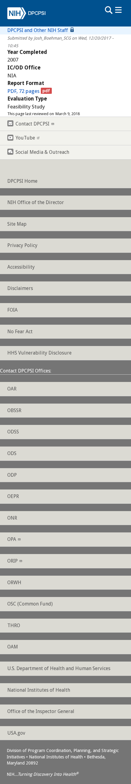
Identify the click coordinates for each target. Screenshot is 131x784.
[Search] (108, 10)
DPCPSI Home (22, 181)
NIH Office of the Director (35, 202)
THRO (13, 625)
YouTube (25, 138)
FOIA (12, 310)
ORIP (12, 561)
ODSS (13, 432)
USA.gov (16, 733)
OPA (11, 539)
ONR (12, 518)
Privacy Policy (22, 245)
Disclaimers (20, 288)
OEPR (13, 496)
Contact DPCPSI (32, 124)
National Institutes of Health (38, 690)
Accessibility (21, 267)
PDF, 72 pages (23, 91)
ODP (12, 475)
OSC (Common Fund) (30, 604)
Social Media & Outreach (42, 152)
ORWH (14, 582)
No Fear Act (20, 331)
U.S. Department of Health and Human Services (58, 668)
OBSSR (14, 410)
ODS (11, 453)
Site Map (17, 224)
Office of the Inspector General (40, 711)
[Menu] (118, 10)
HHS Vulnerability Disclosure (39, 353)
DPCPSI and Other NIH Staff (38, 30)
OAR (11, 389)
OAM (12, 647)
